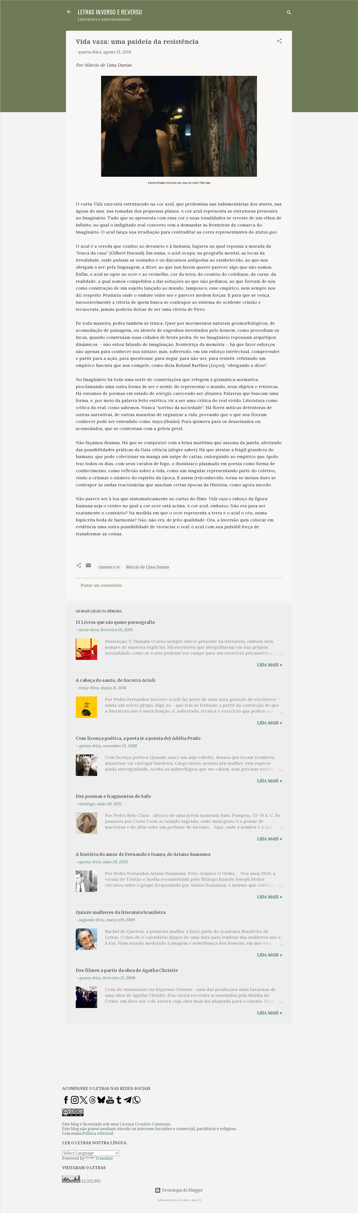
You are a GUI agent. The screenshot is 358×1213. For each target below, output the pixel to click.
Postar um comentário (101, 585)
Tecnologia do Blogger (182, 1190)
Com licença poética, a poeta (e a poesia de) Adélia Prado (138, 738)
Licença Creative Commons (145, 1124)
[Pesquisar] (289, 13)
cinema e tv (109, 567)
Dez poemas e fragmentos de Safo (113, 796)
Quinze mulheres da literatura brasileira (120, 912)
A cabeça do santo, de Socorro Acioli (115, 680)
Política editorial (97, 1133)
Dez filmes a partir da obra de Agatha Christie (127, 970)
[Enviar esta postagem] (88, 567)
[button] (279, 42)
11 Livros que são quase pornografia (115, 622)
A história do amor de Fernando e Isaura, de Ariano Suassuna (143, 854)
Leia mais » (269, 664)
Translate (104, 1158)
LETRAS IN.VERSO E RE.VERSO (110, 11)
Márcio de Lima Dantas (147, 567)
